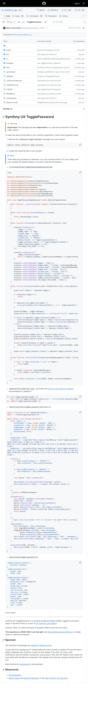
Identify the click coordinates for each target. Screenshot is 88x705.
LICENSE (9, 89)
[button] (80, 144)
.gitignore (9, 76)
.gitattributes (10, 72)
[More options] (84, 22)
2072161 (71, 28)
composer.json (11, 98)
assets (8, 50)
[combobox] (68, 22)
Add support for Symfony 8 (46, 54)
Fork (67, 10)
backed (34, 645)
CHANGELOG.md (12, 85)
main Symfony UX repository (56, 678)
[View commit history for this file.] (83, 27)
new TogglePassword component (49, 63)
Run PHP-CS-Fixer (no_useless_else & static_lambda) (55, 67)
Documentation (15, 675)
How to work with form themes (60, 389)
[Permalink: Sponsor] (3, 639)
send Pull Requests (31, 678)
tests (8, 67)
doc (7, 54)
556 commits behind (21, 35)
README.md (10, 94)
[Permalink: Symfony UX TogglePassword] (3, 116)
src (23, 22)
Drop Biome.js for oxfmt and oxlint (49, 80)
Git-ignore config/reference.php (48, 76)
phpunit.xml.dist (12, 102)
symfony (8, 10)
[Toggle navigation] (4, 3)
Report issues (14, 678)
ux (15, 10)
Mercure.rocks (46, 645)
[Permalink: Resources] (3, 669)
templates (9, 63)
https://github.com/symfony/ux (60, 632)
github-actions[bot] (13, 28)
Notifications (54, 10)
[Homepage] (44, 3)
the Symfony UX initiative (46, 623)
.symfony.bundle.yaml (14, 80)
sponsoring (24, 664)
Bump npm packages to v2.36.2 (33, 28)
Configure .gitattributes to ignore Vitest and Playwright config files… (61, 72)
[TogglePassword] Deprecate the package (52, 102)
